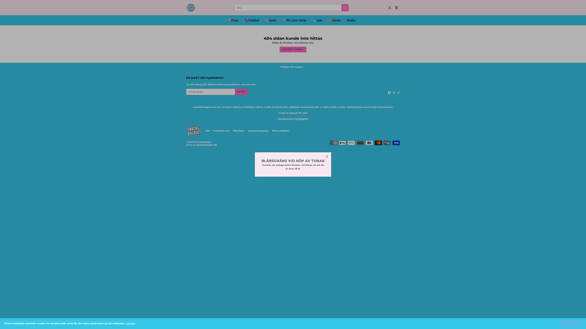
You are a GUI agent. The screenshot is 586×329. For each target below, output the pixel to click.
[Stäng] (327, 156)
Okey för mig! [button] (571, 323)
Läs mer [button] (130, 323)
